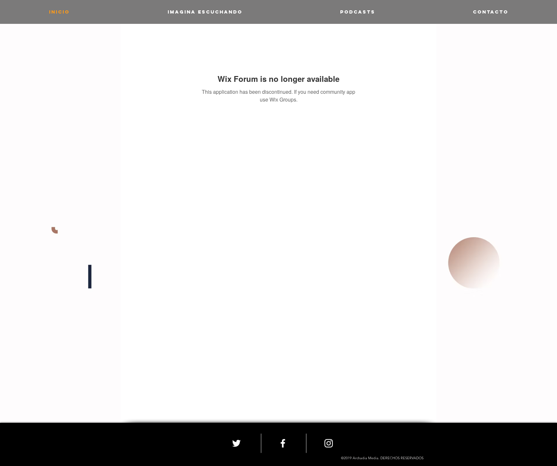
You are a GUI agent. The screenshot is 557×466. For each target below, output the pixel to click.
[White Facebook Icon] (282, 443)
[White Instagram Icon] (328, 443)
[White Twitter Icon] (236, 443)
